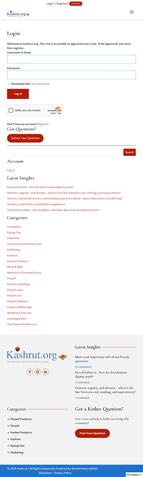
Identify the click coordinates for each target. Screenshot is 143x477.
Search (129, 152)
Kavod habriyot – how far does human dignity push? (40, 187)
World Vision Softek (84, 468)
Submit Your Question (25, 138)
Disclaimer (45, 473)
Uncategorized (16, 318)
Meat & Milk (15, 267)
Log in (11, 170)
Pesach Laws (15, 290)
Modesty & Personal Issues (24, 272)
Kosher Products (17, 261)
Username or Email (19, 52)
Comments (14, 227)
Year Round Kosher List (22, 324)
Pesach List (14, 295)
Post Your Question (92, 433)
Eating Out (14, 232)
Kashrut (12, 255)
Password (13, 68)
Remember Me (20, 84)
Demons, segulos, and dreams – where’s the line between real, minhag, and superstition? (64, 193)
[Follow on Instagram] (37, 372)
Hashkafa (13, 238)
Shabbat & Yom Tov (19, 313)
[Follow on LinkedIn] (45, 372)
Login (50, 3)
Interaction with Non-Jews (24, 244)
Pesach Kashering (18, 284)
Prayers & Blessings (19, 307)
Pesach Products (17, 301)
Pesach (11, 278)
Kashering (13, 250)
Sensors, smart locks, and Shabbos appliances (36, 204)
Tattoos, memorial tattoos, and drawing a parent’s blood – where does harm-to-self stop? (65, 198)
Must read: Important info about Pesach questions (102, 359)
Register (62, 3)
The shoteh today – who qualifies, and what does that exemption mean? (53, 210)
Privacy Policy (63, 473)
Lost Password (39, 84)
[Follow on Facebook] (30, 372)
